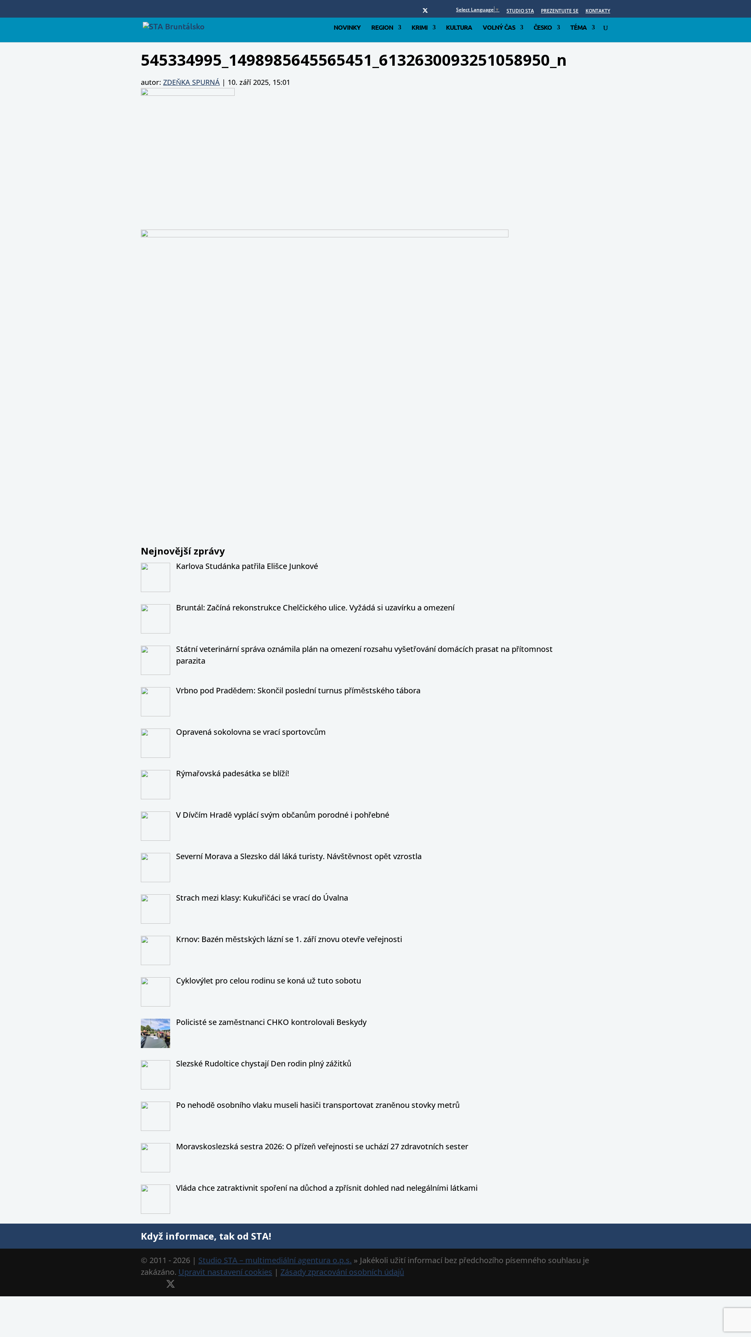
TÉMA (578, 28)
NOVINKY (347, 28)
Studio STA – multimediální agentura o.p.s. (275, 1260)
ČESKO (543, 28)
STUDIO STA (520, 11)
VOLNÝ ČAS (499, 28)
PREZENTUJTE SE (560, 11)
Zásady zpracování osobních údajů (342, 1272)
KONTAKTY (598, 11)
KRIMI (419, 28)
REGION (382, 28)
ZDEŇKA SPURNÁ (191, 82)
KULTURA (459, 28)
